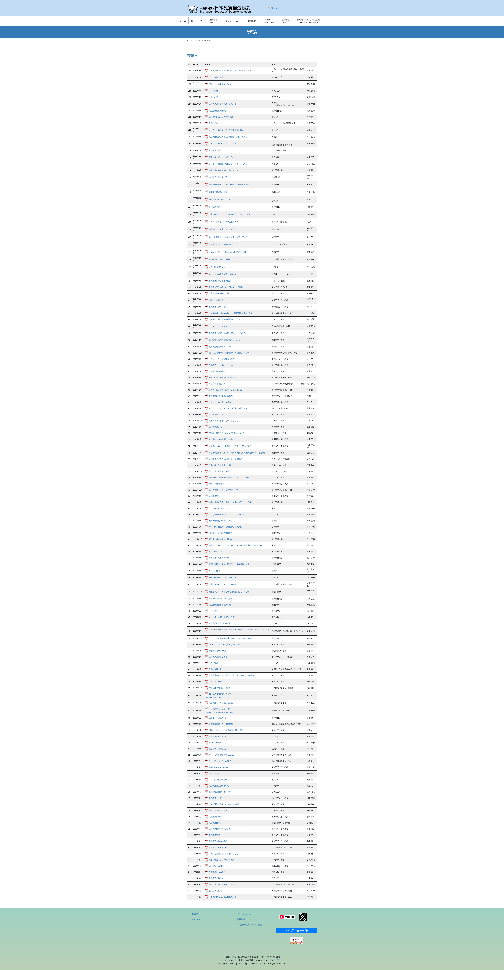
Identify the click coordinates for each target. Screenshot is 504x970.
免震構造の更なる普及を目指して (222, 104)
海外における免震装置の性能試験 (222, 274)
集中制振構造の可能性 (218, 192)
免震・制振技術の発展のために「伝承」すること (229, 237)
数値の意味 (213, 123)
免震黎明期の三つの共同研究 (221, 117)
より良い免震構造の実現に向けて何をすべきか (228, 164)
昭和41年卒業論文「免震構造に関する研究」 (227, 730)
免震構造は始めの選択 (218, 841)
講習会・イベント (233, 21)
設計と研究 (213, 611)
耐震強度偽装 (214, 571)
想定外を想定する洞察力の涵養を (222, 584)
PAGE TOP (491, 938)
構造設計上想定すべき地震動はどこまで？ (226, 319)
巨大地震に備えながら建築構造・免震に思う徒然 (229, 564)
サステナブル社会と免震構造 (221, 402)
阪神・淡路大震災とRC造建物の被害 (224, 804)
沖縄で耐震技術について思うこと (222, 577)
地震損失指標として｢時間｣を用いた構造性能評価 (229, 184)
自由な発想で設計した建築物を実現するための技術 (230, 214)
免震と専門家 (214, 773)
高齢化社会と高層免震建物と (221, 533)
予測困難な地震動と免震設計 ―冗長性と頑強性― (230, 477)
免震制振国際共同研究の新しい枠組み (224, 340)
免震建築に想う (215, 816)
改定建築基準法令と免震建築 (221, 724)
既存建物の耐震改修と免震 (220, 792)
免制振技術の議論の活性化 (220, 259)
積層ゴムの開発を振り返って (221, 84)
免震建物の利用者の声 (218, 111)
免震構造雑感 (214, 496)
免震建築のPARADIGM (218, 847)
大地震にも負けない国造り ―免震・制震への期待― (231, 446)
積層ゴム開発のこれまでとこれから (223, 143)
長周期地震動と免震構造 (219, 558)
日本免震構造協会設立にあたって (222, 897)
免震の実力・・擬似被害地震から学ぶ (224, 490)
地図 (277, 960)
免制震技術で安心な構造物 (220, 623)
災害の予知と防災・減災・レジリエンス (225, 390)
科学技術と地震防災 (217, 384)
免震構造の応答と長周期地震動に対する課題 (227, 333)
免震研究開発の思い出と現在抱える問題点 (226, 287)
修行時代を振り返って (218, 177)
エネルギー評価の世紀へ (219, 718)
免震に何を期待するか (218, 749)
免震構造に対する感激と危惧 (221, 829)
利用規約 (241, 919)
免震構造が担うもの (217, 878)
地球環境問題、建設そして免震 (222, 884)
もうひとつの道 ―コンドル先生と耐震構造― (228, 408)
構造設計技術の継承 (217, 371)
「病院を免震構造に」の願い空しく (223, 853)
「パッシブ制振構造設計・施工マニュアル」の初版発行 (232, 638)
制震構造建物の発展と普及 (220, 199)
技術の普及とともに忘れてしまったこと (225, 421)
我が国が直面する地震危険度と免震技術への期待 (229, 353)
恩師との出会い (215, 97)
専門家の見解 (214, 207)
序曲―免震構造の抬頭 (218, 779)
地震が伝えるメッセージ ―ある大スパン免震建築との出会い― (235, 545)
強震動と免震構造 (216, 300)
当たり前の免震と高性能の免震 (222, 617)
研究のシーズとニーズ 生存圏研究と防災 (226, 130)
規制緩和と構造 (215, 890)
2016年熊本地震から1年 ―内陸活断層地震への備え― (231, 313)
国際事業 (252, 21)
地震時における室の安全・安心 (222, 229)
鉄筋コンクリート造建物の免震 (222, 359)
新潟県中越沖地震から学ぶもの (222, 539)
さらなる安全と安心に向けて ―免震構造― (227, 514)
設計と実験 (213, 91)
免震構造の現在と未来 (218, 307)
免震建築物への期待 (217, 872)
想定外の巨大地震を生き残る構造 (222, 377)
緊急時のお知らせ (200, 914)
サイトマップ (198, 919)
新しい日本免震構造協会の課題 (222, 755)
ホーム (183, 21)
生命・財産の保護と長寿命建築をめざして (226, 527)
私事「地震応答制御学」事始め (222, 860)
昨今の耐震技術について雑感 (221, 598)
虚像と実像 (213, 663)
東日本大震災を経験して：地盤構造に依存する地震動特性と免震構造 (237, 453)
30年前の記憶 (214, 150)
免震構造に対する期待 (218, 736)
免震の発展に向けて (217, 669)
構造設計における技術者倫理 (221, 244)
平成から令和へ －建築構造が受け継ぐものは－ (228, 252)
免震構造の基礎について (219, 786)
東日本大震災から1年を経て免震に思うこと (227, 433)
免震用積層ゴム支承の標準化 (221, 396)
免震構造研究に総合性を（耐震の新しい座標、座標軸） (232, 675)
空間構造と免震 (215, 681)
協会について (196, 21)
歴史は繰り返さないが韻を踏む (222, 157)
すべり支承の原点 (216, 77)
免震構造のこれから (217, 427)
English (273, 8)
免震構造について (216, 823)
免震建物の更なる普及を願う (221, 605)
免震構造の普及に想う (218, 657)
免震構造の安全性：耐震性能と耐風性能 (225, 459)
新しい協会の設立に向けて (220, 761)
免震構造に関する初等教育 (220, 281)
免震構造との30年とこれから (221, 365)
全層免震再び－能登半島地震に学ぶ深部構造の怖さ (230, 70)
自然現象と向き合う (217, 267)
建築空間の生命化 (216, 551)
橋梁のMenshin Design (218, 767)
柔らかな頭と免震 (216, 414)
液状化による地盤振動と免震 (221, 439)
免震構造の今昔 (215, 798)
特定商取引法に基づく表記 (249, 924)
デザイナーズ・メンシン (219, 326)
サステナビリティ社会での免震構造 (223, 222)
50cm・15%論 (215, 742)
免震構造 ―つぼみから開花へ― (222, 703)
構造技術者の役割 (216, 484)
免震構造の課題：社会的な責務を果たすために (228, 137)
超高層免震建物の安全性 (219, 293)
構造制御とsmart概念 (217, 651)
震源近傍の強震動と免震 (219, 471)
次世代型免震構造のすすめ (220, 347)
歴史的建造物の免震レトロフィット (223, 521)
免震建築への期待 (216, 866)
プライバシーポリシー (247, 914)
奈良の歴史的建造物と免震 (220, 465)
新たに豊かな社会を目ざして (221, 688)
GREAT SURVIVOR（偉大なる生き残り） (226, 644)
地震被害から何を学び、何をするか (223, 170)
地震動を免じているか (218, 810)
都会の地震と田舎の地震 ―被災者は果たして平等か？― (233, 502)
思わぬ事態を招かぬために (220, 508)
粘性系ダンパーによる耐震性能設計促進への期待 (229, 592)
